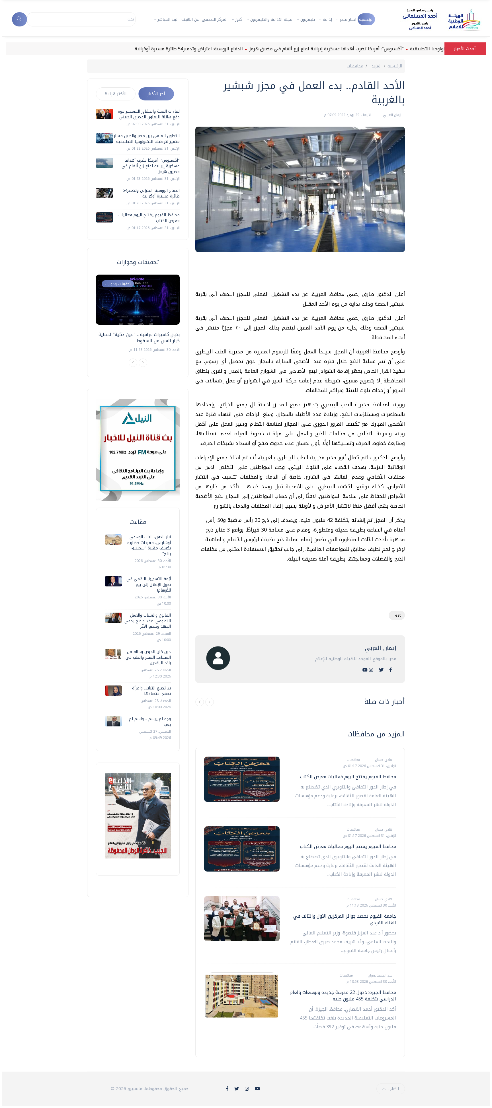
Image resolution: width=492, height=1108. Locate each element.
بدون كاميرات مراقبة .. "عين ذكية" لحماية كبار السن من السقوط (139, 337)
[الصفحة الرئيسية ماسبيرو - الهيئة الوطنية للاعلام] (434, 19)
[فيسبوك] (391, 670)
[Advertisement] (301, 273)
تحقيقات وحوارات (118, 283)
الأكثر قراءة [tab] (116, 94)
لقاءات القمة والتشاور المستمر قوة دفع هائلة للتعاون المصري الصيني (149, 114)
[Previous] (133, 363)
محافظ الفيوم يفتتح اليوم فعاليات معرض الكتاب (348, 776)
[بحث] (19, 19)
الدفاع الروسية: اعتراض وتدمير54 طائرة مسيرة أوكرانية (219, 48)
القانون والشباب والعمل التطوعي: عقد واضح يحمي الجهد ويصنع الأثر (147, 620)
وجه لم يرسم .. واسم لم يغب (150, 721)
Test (397, 615)
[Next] (143, 363)
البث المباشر (168, 19)
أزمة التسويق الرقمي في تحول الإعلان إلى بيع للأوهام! (148, 584)
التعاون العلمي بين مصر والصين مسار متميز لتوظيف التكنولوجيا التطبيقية (147, 138)
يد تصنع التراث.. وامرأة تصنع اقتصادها (151, 691)
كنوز (238, 19)
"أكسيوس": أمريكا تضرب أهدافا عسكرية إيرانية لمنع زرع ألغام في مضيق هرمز (356, 48)
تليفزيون (307, 19)
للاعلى (393, 1088)
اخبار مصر (348, 19)
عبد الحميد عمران (379, 975)
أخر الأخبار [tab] (156, 94)
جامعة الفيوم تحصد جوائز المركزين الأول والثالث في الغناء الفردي (344, 919)
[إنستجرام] (371, 670)
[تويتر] (381, 670)
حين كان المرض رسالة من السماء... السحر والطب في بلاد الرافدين (148, 657)
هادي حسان (383, 760)
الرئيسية (366, 19)
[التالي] (209, 702)
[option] (138, 314)
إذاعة (327, 19)
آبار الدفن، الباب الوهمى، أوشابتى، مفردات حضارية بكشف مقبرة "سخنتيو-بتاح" (149, 545)
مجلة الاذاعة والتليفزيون (271, 19)
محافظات (355, 66)
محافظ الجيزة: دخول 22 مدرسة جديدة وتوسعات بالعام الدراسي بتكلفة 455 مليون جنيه (343, 995)
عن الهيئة (190, 19)
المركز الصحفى (214, 19)
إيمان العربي (391, 115)
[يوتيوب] (365, 670)
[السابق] (199, 702)
